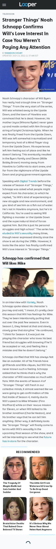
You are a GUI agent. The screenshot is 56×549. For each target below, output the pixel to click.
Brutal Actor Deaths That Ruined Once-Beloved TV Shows (13, 526)
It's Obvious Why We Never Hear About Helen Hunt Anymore (41, 526)
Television (8, 14)
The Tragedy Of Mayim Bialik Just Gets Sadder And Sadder (12, 487)
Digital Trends (28, 181)
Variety (31, 302)
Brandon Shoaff (13, 53)
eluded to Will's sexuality (17, 233)
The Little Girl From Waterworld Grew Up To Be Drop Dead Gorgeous (41, 487)
